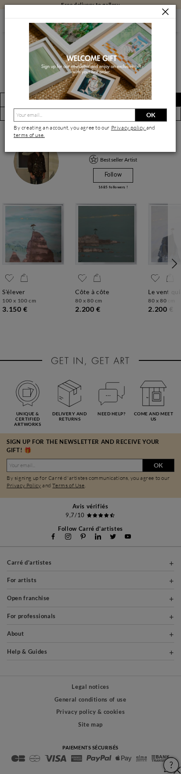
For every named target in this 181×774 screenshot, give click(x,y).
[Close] (165, 12)
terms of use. (29, 135)
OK (151, 115)
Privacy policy (128, 127)
